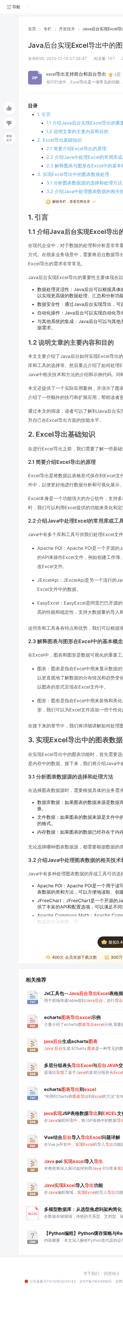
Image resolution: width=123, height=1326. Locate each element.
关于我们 (91, 1273)
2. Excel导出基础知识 (59, 140)
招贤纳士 (112, 1273)
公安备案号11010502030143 (52, 1281)
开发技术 (67, 29)
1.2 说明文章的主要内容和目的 (77, 131)
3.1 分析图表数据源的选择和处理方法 (84, 183)
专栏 (47, 29)
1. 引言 (44, 114)
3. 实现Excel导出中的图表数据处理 (73, 174)
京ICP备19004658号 (95, 1281)
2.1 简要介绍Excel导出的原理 (76, 148)
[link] (32, 29)
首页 (32, 29)
